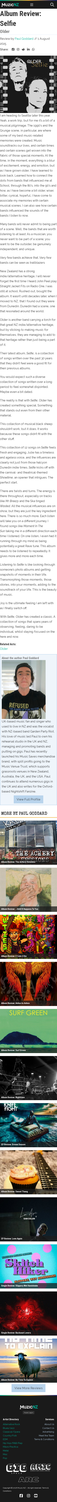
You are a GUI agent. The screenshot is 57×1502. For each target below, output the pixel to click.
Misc (5, 1454)
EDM (5, 1439)
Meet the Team (46, 1435)
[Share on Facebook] (13, 49)
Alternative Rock (11, 1424)
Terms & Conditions (44, 1439)
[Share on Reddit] (23, 49)
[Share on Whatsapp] (33, 49)
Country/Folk (10, 1435)
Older (4, 649)
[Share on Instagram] (18, 49)
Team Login (28, 1412)
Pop (5, 1458)
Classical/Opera (11, 1431)
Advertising (48, 1431)
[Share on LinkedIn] (28, 49)
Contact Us (48, 1428)
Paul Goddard (24, 38)
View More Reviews (28, 1388)
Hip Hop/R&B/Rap (13, 1443)
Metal (6, 1450)
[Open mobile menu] (31, 5)
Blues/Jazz (8, 1428)
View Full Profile (28, 799)
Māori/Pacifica (10, 1446)
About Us (49, 1424)
